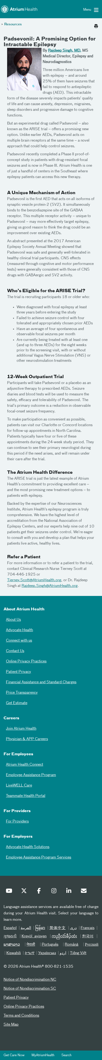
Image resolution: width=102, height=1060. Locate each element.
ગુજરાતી (10, 936)
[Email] (85, 892)
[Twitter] (25, 892)
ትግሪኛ (29, 953)
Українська (47, 953)
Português (50, 945)
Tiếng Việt (78, 953)
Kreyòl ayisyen (34, 936)
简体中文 (57, 928)
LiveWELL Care (19, 785)
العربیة (26, 928)
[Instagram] (55, 892)
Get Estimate (16, 703)
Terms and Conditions (21, 1016)
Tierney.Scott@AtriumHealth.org (34, 580)
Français (87, 928)
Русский (91, 945)
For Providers (17, 821)
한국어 (87, 936)
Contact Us (15, 651)
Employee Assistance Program (31, 775)
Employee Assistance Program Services (38, 857)
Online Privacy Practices (26, 661)
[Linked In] (70, 892)
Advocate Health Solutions (27, 847)
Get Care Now (14, 1055)
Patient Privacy (18, 672)
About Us (13, 620)
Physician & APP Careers (27, 739)
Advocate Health (19, 630)
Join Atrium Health (21, 729)
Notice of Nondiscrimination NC (30, 980)
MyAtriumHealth (43, 1055)
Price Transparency (22, 693)
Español (10, 928)
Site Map (11, 1025)
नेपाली (31, 945)
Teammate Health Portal (25, 796)
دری (73, 928)
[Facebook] (40, 892)
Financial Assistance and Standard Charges (41, 682)
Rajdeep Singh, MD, (64, 51)
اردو (63, 953)
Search (66, 1055)
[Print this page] (96, 24)
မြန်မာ (40, 928)
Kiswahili (13, 953)
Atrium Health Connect (24, 765)
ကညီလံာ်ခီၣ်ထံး (64, 936)
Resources (13, 24)
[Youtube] (10, 892)
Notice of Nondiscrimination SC (30, 989)
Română (71, 945)
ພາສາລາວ (12, 945)
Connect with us (19, 641)
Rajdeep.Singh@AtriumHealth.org (50, 586)
